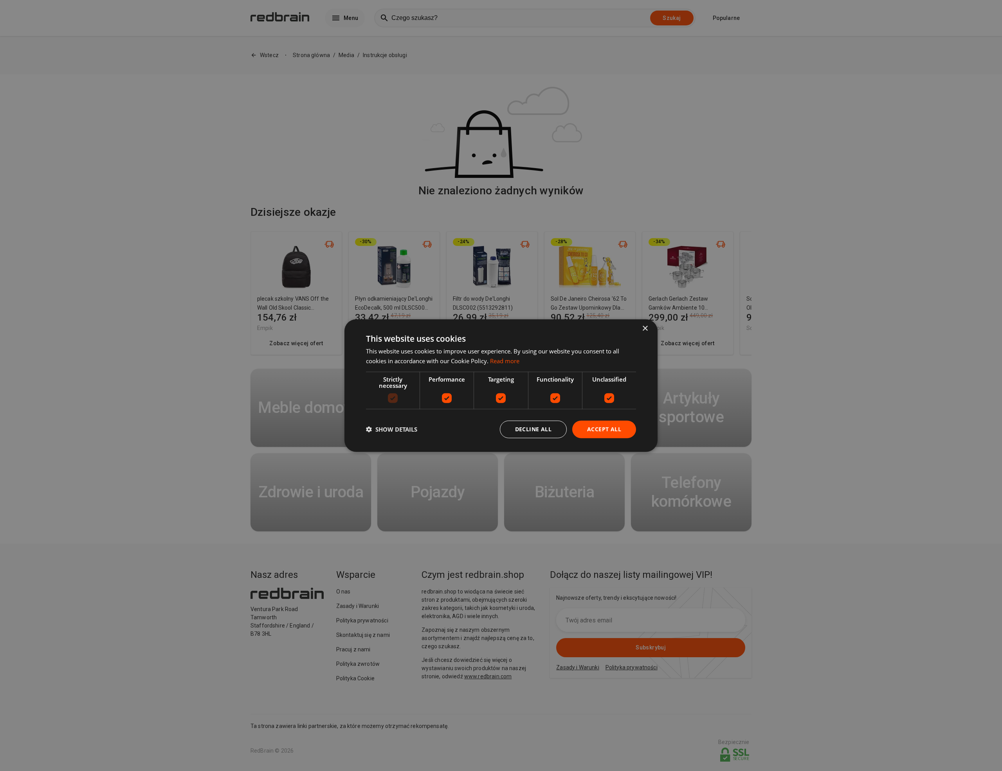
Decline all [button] (533, 429)
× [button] (645, 329)
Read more (504, 361)
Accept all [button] (604, 429)
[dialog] (501, 385)
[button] (391, 429)
